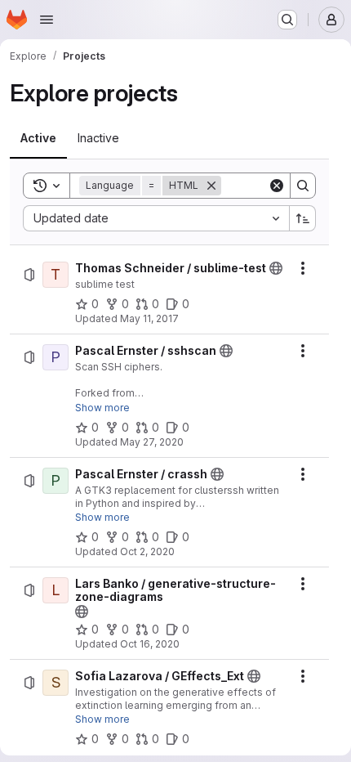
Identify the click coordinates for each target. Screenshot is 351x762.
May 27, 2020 (152, 442)
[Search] (303, 186)
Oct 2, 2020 (147, 551)
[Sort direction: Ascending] (303, 218)
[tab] (38, 138)
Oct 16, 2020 (150, 644)
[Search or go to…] (287, 19)
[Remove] (211, 185)
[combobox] (156, 218)
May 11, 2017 (149, 318)
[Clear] (277, 185)
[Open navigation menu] (46, 20)
